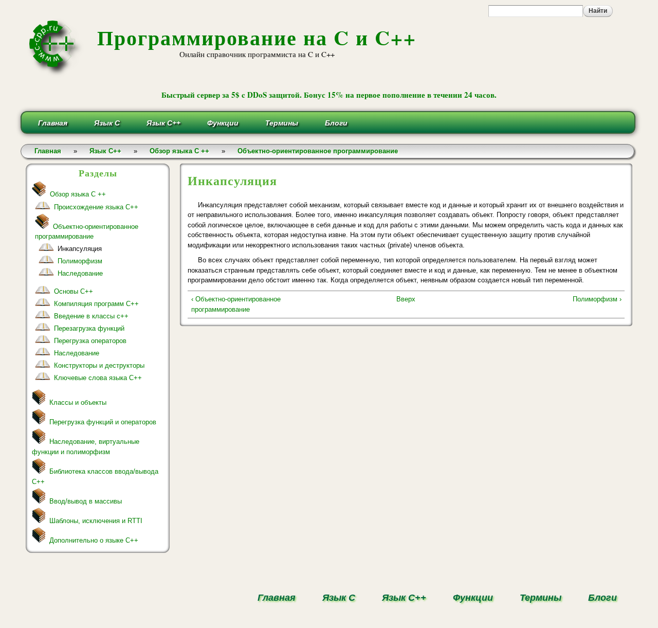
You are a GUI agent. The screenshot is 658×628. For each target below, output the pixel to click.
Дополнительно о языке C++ (93, 540)
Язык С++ (163, 123)
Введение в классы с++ (91, 316)
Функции (223, 123)
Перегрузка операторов (90, 341)
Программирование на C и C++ (256, 37)
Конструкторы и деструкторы (99, 365)
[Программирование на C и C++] (56, 74)
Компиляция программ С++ (96, 304)
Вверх (405, 299)
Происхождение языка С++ (96, 207)
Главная (52, 123)
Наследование (80, 273)
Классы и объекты (77, 402)
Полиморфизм (80, 261)
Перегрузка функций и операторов (102, 422)
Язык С (107, 123)
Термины (281, 123)
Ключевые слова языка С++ (98, 378)
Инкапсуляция (80, 249)
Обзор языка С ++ (179, 151)
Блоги (336, 123)
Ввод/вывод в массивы (85, 501)
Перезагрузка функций (89, 328)
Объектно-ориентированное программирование (317, 151)
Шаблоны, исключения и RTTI (95, 521)
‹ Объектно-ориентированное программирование (236, 304)
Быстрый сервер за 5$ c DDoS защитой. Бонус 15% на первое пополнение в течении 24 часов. (329, 94)
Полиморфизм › (597, 299)
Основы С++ (73, 291)
